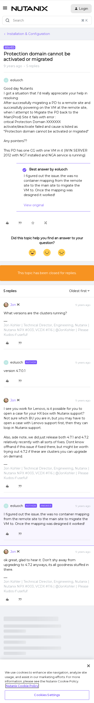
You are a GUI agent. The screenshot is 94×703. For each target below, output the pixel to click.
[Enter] (7, 20)
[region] (47, 681)
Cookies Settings (47, 695)
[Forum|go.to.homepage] (29, 8)
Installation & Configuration (28, 34)
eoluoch (16, 80)
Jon (13, 305)
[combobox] (47, 20)
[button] (5, 9)
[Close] (89, 666)
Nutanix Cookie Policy (22, 686)
